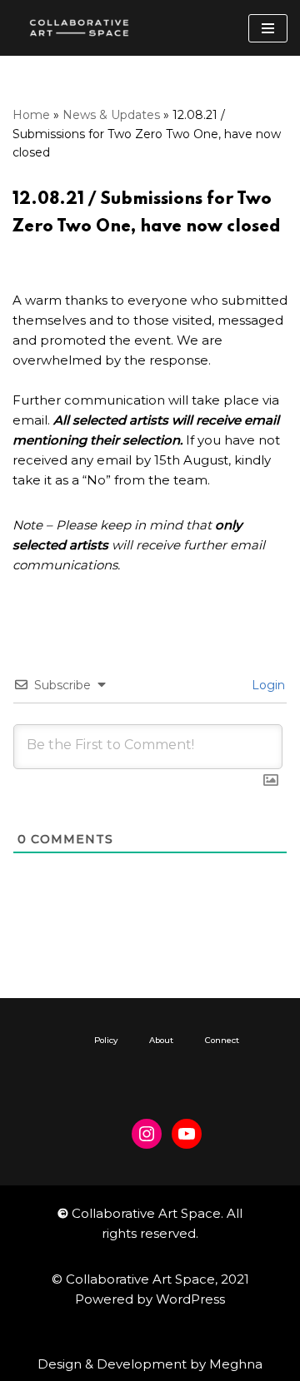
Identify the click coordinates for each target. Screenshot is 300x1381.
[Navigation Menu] (268, 28)
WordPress (190, 1299)
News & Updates (111, 114)
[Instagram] (147, 1134)
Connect (222, 1040)
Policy (106, 1040)
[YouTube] (187, 1134)
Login (266, 685)
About (161, 1040)
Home (31, 114)
